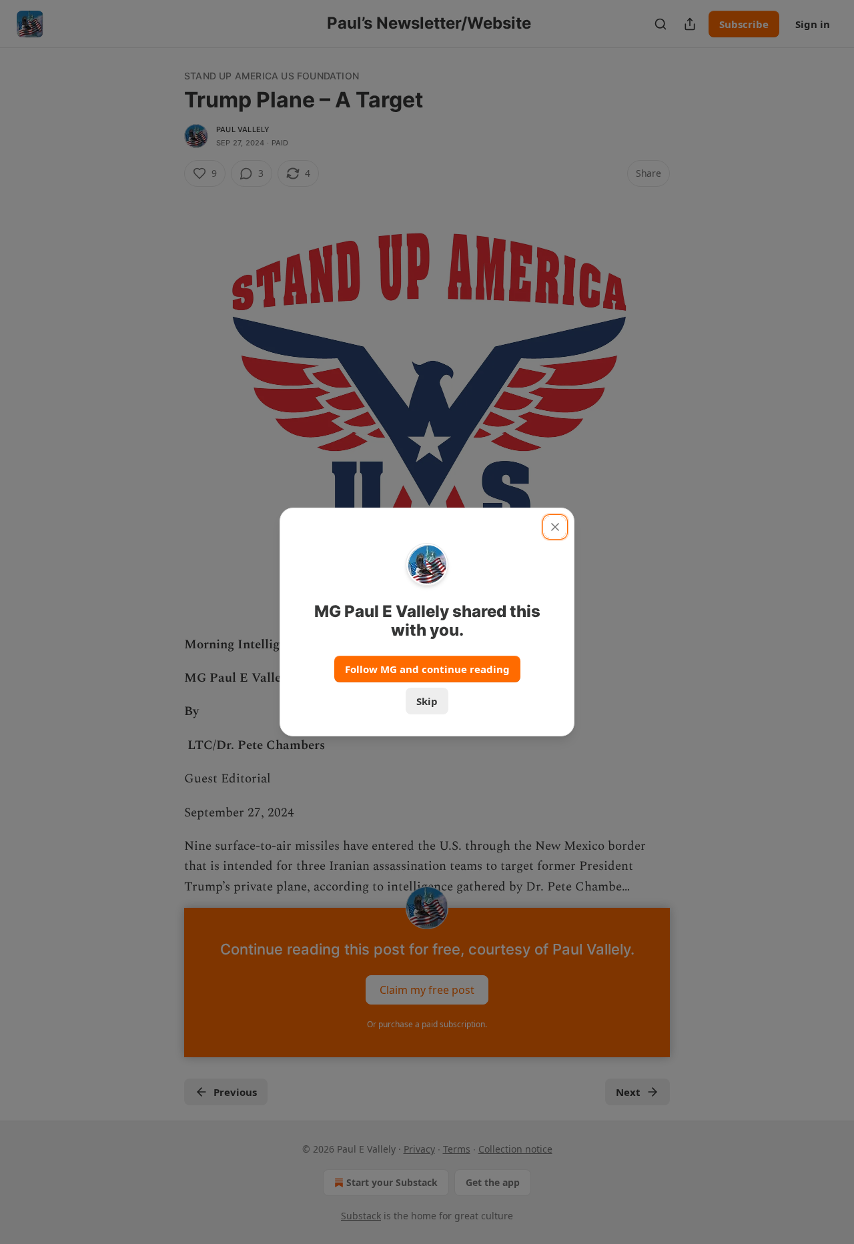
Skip (427, 701)
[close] (555, 527)
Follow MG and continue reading (427, 669)
